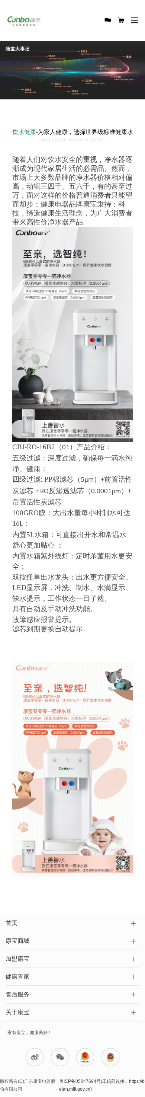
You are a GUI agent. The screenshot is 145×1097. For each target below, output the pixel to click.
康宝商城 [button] (17, 941)
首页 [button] (11, 923)
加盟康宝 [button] (17, 959)
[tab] (72, 923)
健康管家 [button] (17, 976)
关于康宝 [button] (17, 1012)
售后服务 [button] (17, 994)
